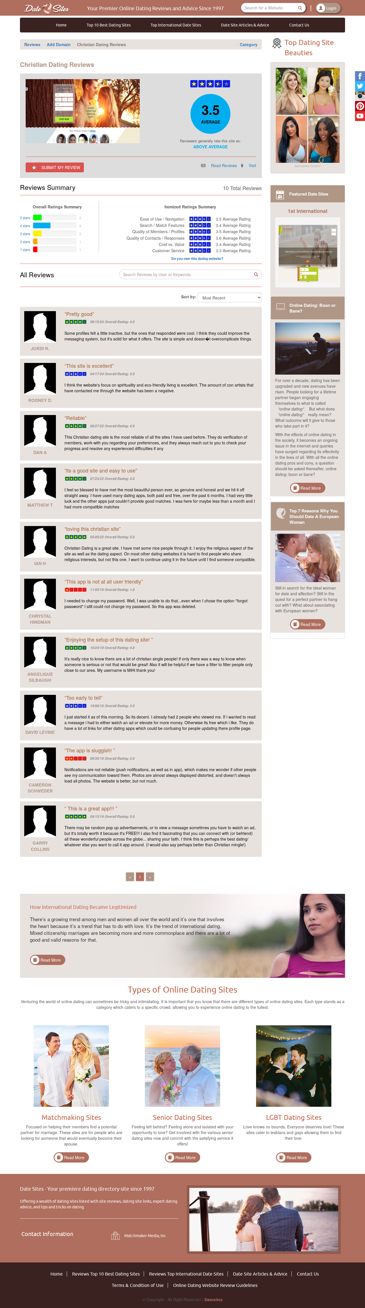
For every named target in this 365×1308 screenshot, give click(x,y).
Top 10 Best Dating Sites (109, 25)
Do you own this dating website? (197, 258)
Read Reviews (224, 165)
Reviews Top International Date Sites (186, 1273)
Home (61, 25)
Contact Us (299, 25)
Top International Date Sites (176, 25)
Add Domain (59, 44)
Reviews (32, 44)
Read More (311, 488)
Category (248, 44)
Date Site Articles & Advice (245, 25)
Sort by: (188, 296)
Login (331, 8)
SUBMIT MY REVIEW (60, 167)
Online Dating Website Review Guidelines (215, 1285)
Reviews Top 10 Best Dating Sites (106, 1273)
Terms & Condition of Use (138, 1285)
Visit (252, 165)
